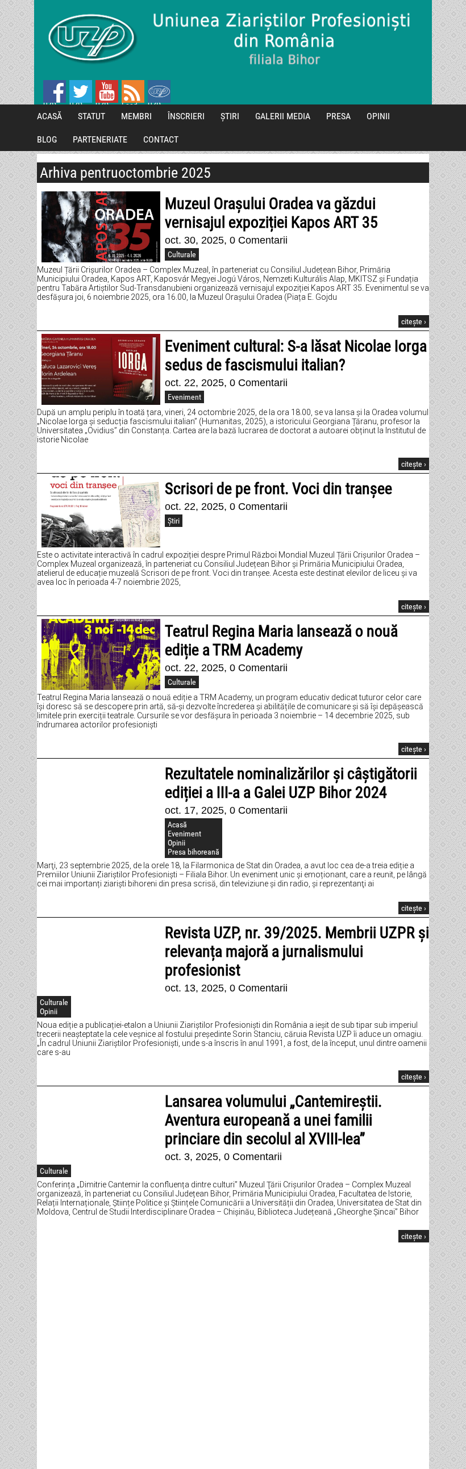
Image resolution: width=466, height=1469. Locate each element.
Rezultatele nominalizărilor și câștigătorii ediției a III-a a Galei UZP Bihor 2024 (291, 783)
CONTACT (160, 139)
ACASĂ (49, 116)
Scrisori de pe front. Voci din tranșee (278, 488)
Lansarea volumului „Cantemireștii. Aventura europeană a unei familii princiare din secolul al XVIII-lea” (273, 1120)
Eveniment (184, 396)
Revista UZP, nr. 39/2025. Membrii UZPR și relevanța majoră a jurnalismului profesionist (297, 951)
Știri (174, 520)
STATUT (91, 116)
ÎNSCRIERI (186, 116)
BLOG (47, 139)
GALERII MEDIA (282, 116)
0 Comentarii (259, 240)
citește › (413, 321)
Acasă (177, 824)
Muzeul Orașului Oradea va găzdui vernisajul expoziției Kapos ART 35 (271, 213)
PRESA (338, 116)
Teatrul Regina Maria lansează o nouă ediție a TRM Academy (281, 640)
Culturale (182, 254)
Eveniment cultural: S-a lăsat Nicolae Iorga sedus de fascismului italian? (296, 355)
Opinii (176, 842)
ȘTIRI (229, 116)
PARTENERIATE (100, 139)
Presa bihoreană (193, 851)
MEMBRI (136, 116)
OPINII (378, 116)
